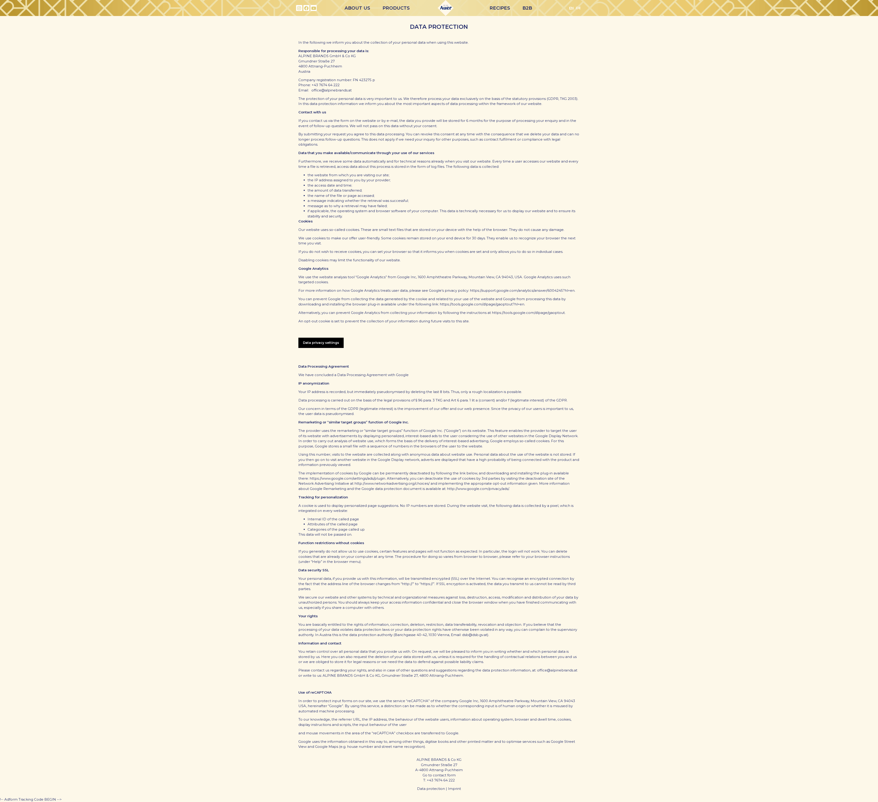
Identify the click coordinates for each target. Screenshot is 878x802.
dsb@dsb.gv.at (474, 635)
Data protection (431, 788)
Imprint (454, 788)
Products (396, 8)
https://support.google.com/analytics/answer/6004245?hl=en (522, 290)
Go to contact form (439, 775)
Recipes (500, 8)
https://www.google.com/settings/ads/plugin (347, 478)
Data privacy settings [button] (321, 343)
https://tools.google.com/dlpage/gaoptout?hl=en (482, 304)
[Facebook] (306, 8)
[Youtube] (314, 8)
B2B (527, 8)
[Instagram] (299, 8)
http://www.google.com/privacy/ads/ (478, 489)
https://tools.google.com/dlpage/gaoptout (528, 312)
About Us (357, 8)
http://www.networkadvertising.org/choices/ (392, 483)
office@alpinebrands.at (557, 670)
